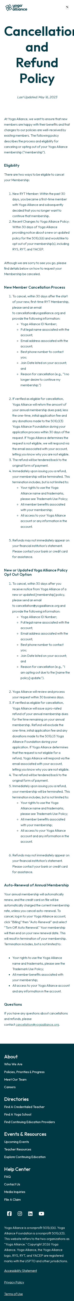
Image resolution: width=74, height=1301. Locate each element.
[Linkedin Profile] (30, 1213)
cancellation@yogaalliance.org (37, 1024)
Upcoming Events (16, 1142)
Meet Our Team (15, 1079)
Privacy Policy (14, 1282)
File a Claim (12, 1199)
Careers (10, 1087)
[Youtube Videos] (41, 1213)
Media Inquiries (14, 1192)
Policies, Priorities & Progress (24, 1072)
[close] (67, 7)
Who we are (13, 1064)
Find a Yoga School (17, 1114)
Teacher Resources (17, 1149)
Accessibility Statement (20, 1271)
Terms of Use (13, 1294)
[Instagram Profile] (20, 1213)
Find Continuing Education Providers (29, 1122)
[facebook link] (9, 1213)
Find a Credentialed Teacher (24, 1107)
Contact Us (12, 1184)
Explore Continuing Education (25, 1157)
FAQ (7, 1177)
